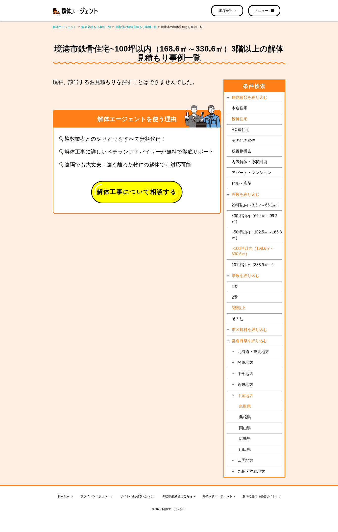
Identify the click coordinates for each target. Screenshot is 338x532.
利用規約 (64, 496)
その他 (237, 319)
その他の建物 (243, 140)
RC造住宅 (240, 129)
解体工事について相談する (137, 191)
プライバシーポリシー (95, 496)
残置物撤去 (241, 151)
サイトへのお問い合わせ (136, 496)
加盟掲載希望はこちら (178, 496)
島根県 (245, 417)
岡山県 (245, 428)
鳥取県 (245, 406)
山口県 (245, 449)
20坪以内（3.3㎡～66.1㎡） (256, 205)
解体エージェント (64, 27)
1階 (235, 286)
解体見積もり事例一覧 (96, 27)
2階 (235, 297)
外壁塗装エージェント (217, 496)
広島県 (245, 438)
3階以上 (239, 308)
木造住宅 (239, 108)
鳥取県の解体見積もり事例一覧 (136, 27)
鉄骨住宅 (239, 119)
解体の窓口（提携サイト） (260, 496)
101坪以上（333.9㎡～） (254, 265)
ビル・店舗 (241, 183)
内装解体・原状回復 (249, 162)
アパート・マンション (251, 173)
